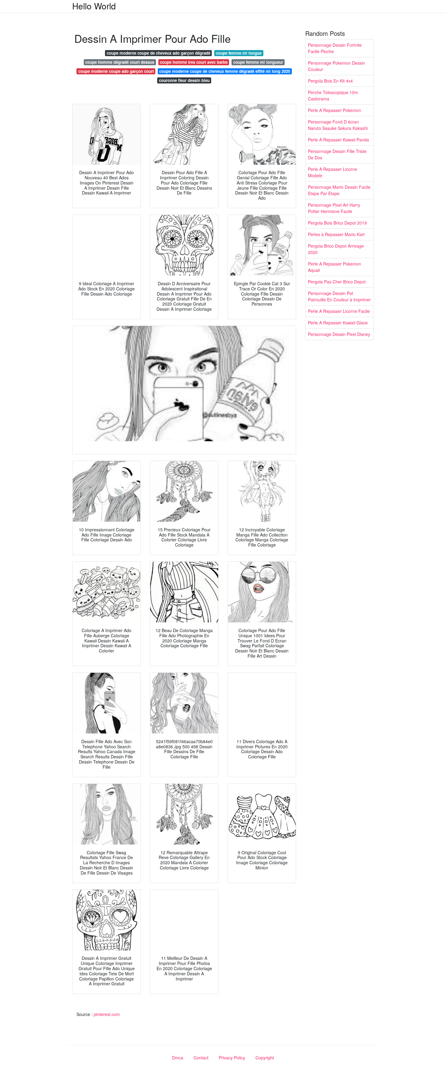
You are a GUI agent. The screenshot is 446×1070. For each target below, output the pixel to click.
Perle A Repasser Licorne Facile (339, 311)
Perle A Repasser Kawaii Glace (338, 323)
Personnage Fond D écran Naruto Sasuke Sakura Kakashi (338, 125)
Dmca (177, 1058)
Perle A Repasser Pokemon (334, 110)
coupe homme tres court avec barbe (194, 62)
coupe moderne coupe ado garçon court (116, 71)
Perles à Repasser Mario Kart (336, 234)
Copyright (264, 1058)
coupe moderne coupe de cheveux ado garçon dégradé (158, 53)
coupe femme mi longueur (258, 62)
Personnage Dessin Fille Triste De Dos (337, 154)
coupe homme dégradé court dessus (119, 62)
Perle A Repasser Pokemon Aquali (334, 267)
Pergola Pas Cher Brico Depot (337, 282)
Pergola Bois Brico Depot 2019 (337, 223)
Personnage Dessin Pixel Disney (339, 334)
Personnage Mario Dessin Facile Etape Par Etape (339, 190)
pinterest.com (107, 1014)
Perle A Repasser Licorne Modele (332, 172)
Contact (201, 1058)
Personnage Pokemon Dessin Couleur (336, 66)
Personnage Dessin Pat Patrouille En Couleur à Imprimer (339, 296)
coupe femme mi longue (239, 53)
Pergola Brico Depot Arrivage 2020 (336, 249)
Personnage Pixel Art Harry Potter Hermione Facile (334, 208)
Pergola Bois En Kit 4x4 (330, 81)
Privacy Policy (232, 1058)
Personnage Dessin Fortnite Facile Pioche (335, 48)
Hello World (94, 5)
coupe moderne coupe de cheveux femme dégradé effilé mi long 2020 (224, 71)
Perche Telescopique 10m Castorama (333, 95)
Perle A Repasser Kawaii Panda (338, 140)
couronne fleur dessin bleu (184, 80)
